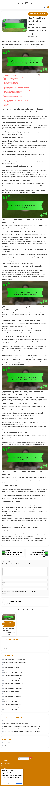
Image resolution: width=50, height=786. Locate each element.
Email (3, 582)
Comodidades (6, 104)
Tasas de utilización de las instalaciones (11, 93)
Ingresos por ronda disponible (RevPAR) (11, 78)
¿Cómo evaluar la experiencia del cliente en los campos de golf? (15, 100)
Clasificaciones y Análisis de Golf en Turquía (12, 704)
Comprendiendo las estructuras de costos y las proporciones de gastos (16, 87)
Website (4, 587)
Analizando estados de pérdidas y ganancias (12, 86)
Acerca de (6, 648)
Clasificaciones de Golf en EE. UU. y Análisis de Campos (14, 659)
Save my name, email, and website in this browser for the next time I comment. (20, 591)
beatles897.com (25, 3)
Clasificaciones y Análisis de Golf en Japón (12, 693)
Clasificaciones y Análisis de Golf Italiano (12, 709)
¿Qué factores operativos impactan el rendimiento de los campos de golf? (17, 90)
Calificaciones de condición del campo (11, 83)
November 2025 (7, 745)
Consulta (6, 643)
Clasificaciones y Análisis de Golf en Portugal (12, 696)
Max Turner (38, 36)
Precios (5, 105)
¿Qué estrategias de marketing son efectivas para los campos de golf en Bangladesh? (19, 95)
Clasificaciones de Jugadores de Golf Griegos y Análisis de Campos (17, 664)
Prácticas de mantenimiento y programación (12, 92)
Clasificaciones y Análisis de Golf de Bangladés (37, 14)
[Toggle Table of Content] (38, 75)
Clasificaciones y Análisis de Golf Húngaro (12, 707)
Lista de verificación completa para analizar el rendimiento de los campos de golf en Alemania (22, 731)
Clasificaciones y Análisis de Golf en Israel (12, 691)
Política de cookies (6, 763)
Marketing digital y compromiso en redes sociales (13, 96)
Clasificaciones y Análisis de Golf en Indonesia (13, 688)
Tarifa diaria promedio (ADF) (9, 79)
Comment (4, 566)
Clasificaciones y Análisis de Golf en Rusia (12, 699)
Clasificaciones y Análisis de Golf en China (12, 680)
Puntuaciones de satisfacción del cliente (11, 82)
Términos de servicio (7, 760)
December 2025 (7, 742)
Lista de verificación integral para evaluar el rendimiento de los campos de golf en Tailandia (21, 728)
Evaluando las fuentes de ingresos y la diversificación (13, 88)
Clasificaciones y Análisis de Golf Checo (11, 667)
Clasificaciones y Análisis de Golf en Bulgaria (12, 678)
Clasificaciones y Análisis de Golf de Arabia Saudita (14, 670)
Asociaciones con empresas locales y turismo (12, 97)
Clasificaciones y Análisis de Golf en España (12, 685)
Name (4, 578)
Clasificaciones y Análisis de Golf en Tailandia (13, 701)
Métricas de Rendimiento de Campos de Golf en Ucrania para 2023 (17, 723)
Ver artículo (6, 645)
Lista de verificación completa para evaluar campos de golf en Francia (17, 720)
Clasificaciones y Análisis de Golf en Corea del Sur (13, 683)
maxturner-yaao (15, 601)
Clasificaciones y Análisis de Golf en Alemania (13, 675)
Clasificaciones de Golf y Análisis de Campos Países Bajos (15, 662)
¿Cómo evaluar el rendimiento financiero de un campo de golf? (15, 84)
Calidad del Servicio (7, 101)
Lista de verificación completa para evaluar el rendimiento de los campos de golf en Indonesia (22, 726)
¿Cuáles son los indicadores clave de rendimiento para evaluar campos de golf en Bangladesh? (21, 77)
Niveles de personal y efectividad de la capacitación (13, 91)
